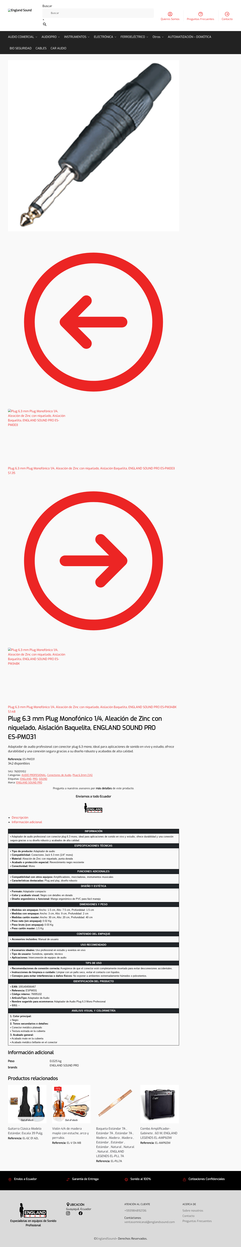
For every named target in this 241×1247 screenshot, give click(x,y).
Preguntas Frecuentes (200, 19)
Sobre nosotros (193, 1211)
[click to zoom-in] (93, 145)
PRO (35, 778)
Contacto (227, 19)
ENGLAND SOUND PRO (29, 782)
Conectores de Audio (59, 775)
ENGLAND (25, 778)
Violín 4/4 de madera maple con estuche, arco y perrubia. (70, 1133)
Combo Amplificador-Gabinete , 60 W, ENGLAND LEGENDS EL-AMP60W (158, 1133)
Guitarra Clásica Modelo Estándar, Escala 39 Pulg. (25, 1131)
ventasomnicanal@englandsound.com (149, 1222)
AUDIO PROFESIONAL (34, 775)
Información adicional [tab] (27, 822)
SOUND (43, 778)
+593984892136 (135, 1211)
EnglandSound (106, 1239)
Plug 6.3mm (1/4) (83, 775)
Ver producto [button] (115, 1167)
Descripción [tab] (20, 818)
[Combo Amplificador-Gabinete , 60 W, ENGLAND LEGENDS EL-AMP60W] (159, 1104)
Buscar (47, 6)
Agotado (27, 1144)
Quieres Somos (170, 19)
